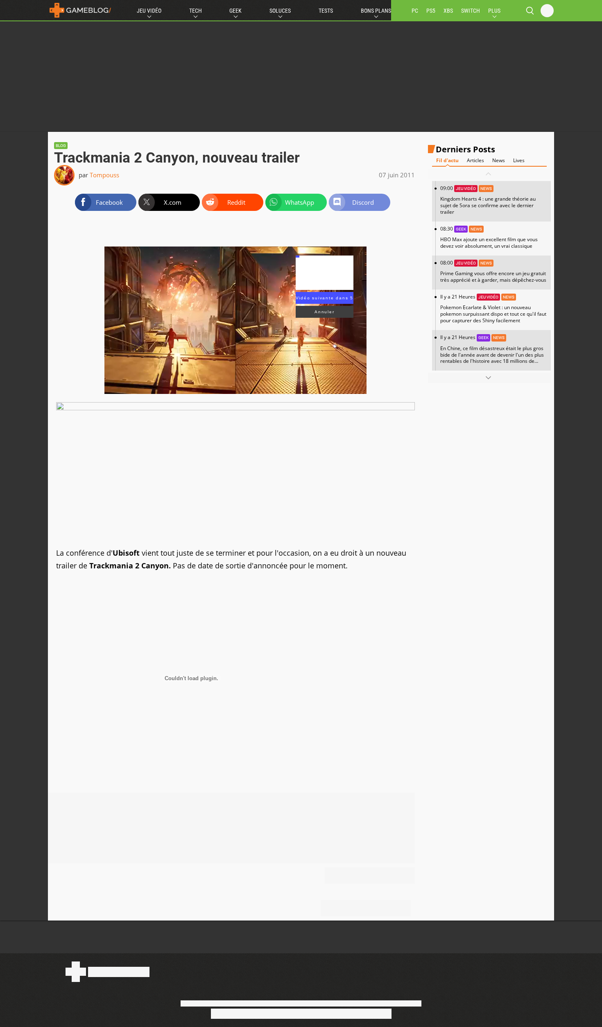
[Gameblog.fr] (80, 10)
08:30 (489, 237)
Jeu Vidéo (149, 10)
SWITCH (470, 10)
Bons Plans (376, 10)
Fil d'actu (447, 160)
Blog (61, 145)
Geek (235, 10)
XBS (448, 10)
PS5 (430, 10)
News (498, 160)
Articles (475, 160)
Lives (519, 160)
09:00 (488, 200)
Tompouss (104, 175)
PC (415, 10)
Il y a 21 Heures (493, 308)
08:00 (493, 271)
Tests (326, 10)
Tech (195, 10)
